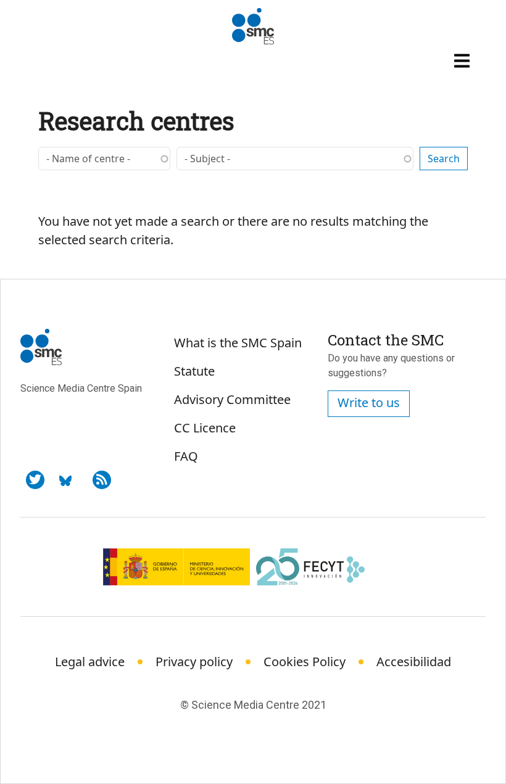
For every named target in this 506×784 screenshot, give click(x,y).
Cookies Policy (304, 661)
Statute (194, 371)
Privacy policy (194, 661)
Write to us (369, 402)
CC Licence (205, 427)
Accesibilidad (413, 661)
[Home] (252, 26)
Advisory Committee (232, 399)
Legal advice (90, 661)
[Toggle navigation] (463, 60)
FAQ (186, 456)
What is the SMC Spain (238, 342)
